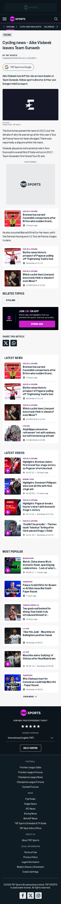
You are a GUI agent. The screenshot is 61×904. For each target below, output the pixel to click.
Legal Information (30, 862)
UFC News (30, 808)
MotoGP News (30, 818)
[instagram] (38, 895)
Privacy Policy (30, 857)
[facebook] (23, 895)
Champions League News (30, 777)
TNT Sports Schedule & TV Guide (30, 823)
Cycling (7, 35)
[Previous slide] (4, 26)
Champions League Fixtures (30, 782)
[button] (5, 19)
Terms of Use (30, 852)
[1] (23, 726)
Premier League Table (30, 767)
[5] (38, 726)
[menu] (56, 19)
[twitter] (30, 895)
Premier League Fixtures (30, 772)
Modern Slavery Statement (30, 866)
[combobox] (30, 737)
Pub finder (30, 799)
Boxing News (30, 813)
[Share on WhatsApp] (13, 343)
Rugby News (30, 803)
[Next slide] (57, 26)
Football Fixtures (30, 786)
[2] (27, 726)
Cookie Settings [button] (30, 871)
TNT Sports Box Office (30, 828)
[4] (34, 726)
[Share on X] (6, 343)
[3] (31, 726)
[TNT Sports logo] (17, 18)
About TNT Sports (30, 840)
